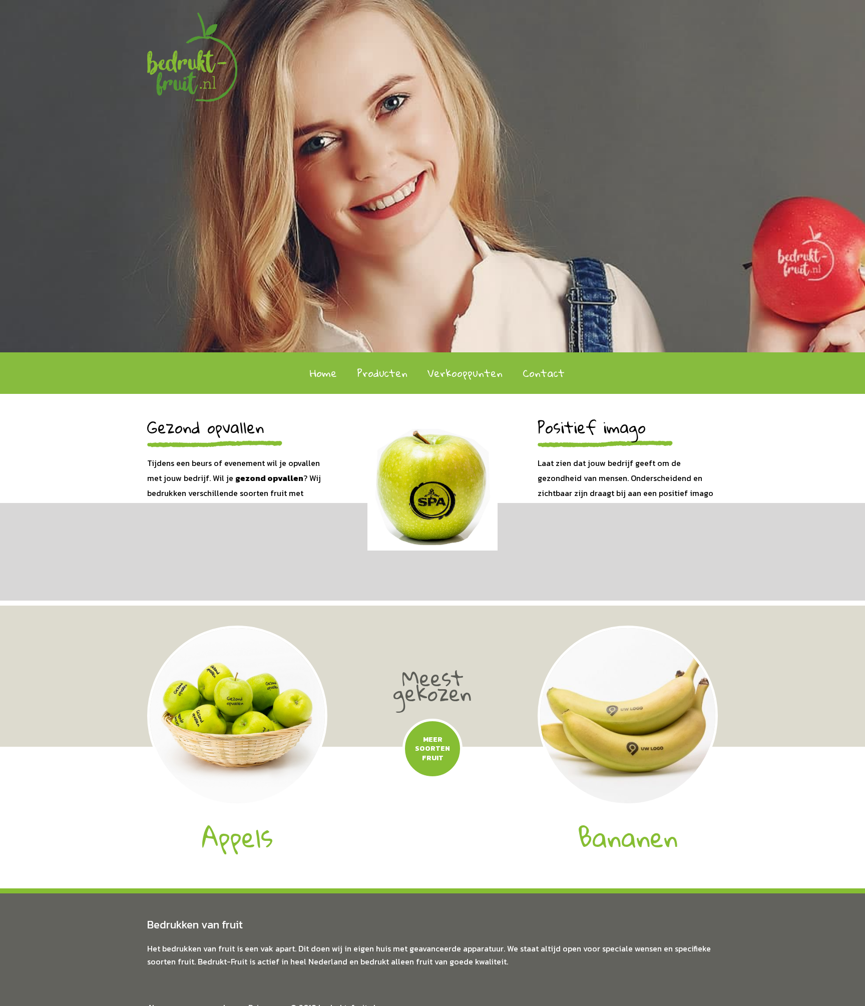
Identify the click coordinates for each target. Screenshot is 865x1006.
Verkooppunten (465, 373)
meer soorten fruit (432, 748)
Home (323, 373)
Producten (382, 373)
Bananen (628, 837)
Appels (237, 837)
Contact (544, 373)
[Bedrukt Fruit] (192, 50)
